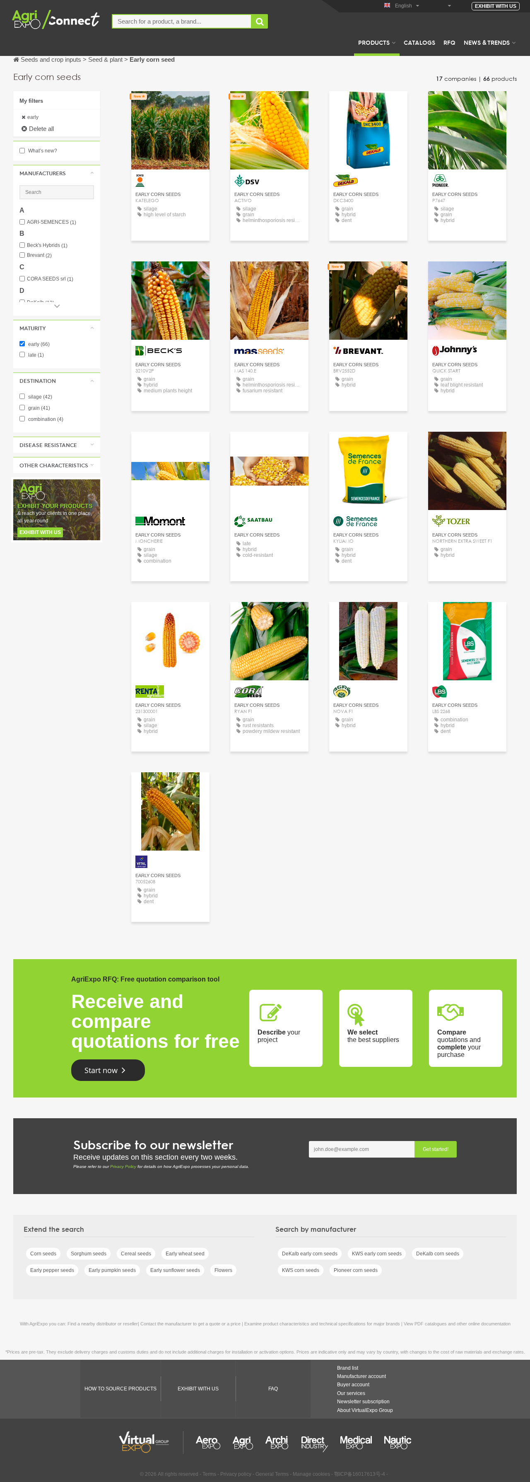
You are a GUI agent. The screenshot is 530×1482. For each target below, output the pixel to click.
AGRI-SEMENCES (51, 222)
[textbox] (182, 21)
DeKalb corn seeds (437, 1254)
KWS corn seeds (300, 1270)
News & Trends (487, 42)
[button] (56, 173)
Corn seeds (43, 1254)
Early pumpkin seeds (112, 1270)
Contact (170, 105)
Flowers (223, 1270)
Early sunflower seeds (175, 1270)
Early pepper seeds (52, 1270)
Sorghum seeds (88, 1254)
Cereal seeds (136, 1254)
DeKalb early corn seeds (309, 1254)
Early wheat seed (185, 1254)
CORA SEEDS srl (50, 279)
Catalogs (419, 42)
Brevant (39, 255)
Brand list (347, 1368)
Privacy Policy (123, 1166)
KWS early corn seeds (377, 1254)
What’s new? (42, 151)
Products (374, 42)
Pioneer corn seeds (356, 1270)
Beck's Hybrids (47, 245)
